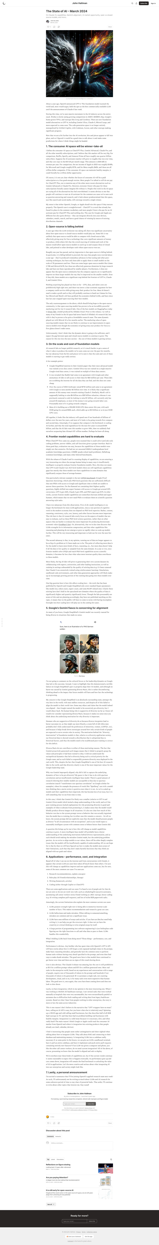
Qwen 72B (52, 311)
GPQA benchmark (88, 478)
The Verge (82, 676)
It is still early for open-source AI (59, 1190)
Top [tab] (48, 1159)
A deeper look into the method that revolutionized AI (63, 1180)
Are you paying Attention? (57, 1177)
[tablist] (54, 1136)
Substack (70, 1241)
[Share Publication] (136, 3)
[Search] (132, 3)
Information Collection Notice (79, 1110)
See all (49, 1204)
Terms (84, 1232)
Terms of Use (88, 1108)
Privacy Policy (93, 1110)
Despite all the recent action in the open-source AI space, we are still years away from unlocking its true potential (69, 1194)
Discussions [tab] (60, 1159)
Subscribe (143, 3)
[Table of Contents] (2, 622)
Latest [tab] (53, 1159)
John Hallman (54, 20)
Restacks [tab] (58, 1136)
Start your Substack (74, 1236)
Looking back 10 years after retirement (58, 1167)
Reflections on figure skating (58, 1165)
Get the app (88, 1236)
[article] (79, 1168)
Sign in (153, 3)
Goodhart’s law (64, 524)
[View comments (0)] (54, 27)
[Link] (43, 146)
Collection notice (92, 1232)
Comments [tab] (50, 1136)
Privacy (78, 1232)
